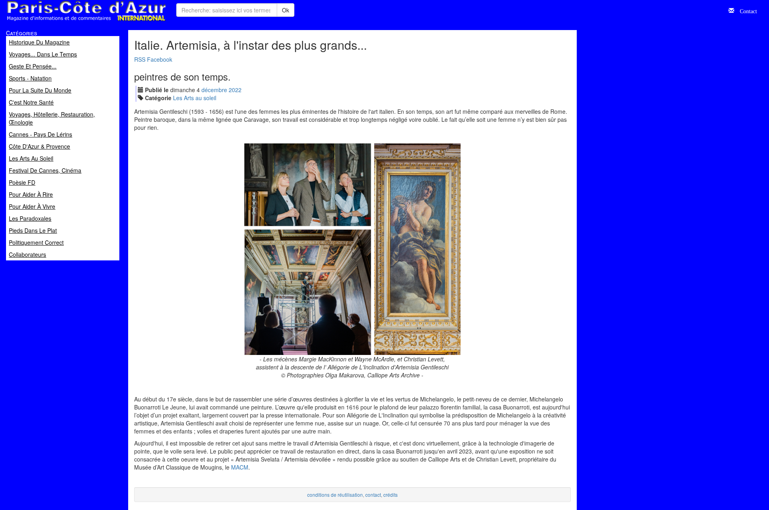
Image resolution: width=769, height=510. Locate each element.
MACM (239, 467)
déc (214, 90)
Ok (285, 10)
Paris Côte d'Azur (68, 21)
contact (373, 494)
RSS (139, 59)
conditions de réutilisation (335, 494)
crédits (390, 494)
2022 (235, 90)
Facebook (159, 59)
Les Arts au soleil (194, 98)
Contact (745, 10)
